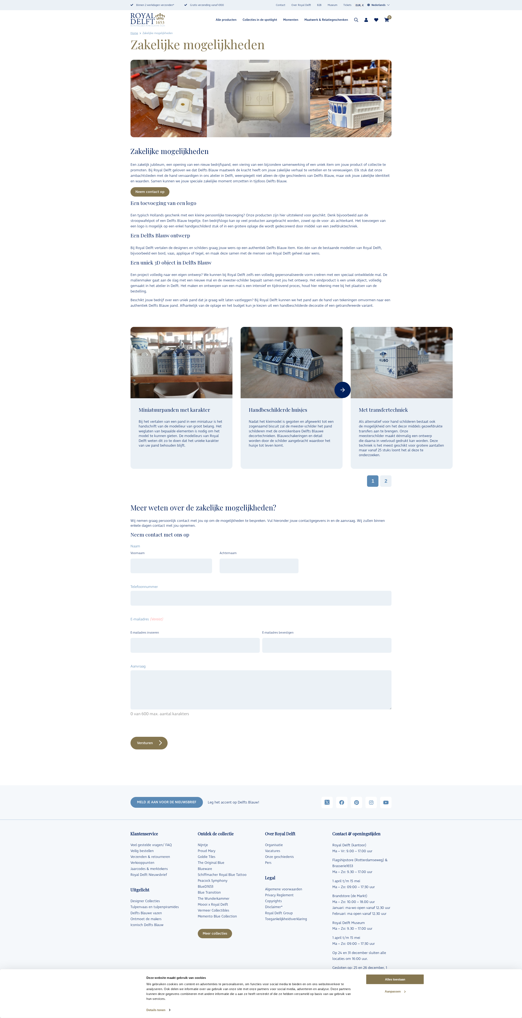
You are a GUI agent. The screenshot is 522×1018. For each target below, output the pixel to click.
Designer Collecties (145, 901)
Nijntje (203, 845)
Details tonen (155, 1010)
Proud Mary (206, 851)
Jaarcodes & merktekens (149, 868)
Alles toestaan (395, 979)
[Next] (342, 390)
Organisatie (274, 845)
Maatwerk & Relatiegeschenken (326, 20)
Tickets (347, 5)
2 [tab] (386, 481)
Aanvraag (138, 666)
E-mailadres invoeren (144, 633)
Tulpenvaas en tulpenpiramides (154, 907)
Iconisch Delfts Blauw (147, 925)
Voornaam (137, 553)
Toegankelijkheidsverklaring (286, 919)
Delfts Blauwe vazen (146, 913)
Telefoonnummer (144, 587)
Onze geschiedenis (279, 856)
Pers (268, 862)
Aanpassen (393, 991)
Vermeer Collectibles (213, 910)
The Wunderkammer (213, 898)
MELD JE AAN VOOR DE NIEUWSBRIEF (166, 802)
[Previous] (130, 390)
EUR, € (360, 5)
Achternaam (228, 553)
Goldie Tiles (206, 856)
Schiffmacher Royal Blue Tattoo (222, 874)
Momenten (290, 20)
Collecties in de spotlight (260, 20)
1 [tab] (373, 481)
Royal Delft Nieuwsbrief (148, 874)
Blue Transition (209, 892)
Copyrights (273, 901)
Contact (280, 5)
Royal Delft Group (279, 913)
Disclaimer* (274, 907)
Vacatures (272, 851)
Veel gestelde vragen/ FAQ (151, 845)
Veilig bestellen (142, 851)
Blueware (205, 868)
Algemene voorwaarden (283, 889)
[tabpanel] (181, 398)
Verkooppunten (142, 862)
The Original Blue (211, 862)
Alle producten (226, 20)
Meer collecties (215, 933)
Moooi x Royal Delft (213, 904)
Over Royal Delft (301, 5)
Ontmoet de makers (145, 919)
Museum (332, 5)
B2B (319, 5)
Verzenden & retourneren (150, 856)
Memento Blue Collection (217, 916)
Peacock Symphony (212, 880)
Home (134, 33)
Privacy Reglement (279, 895)
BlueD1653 (205, 886)
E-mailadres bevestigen (278, 633)
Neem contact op (150, 191)
